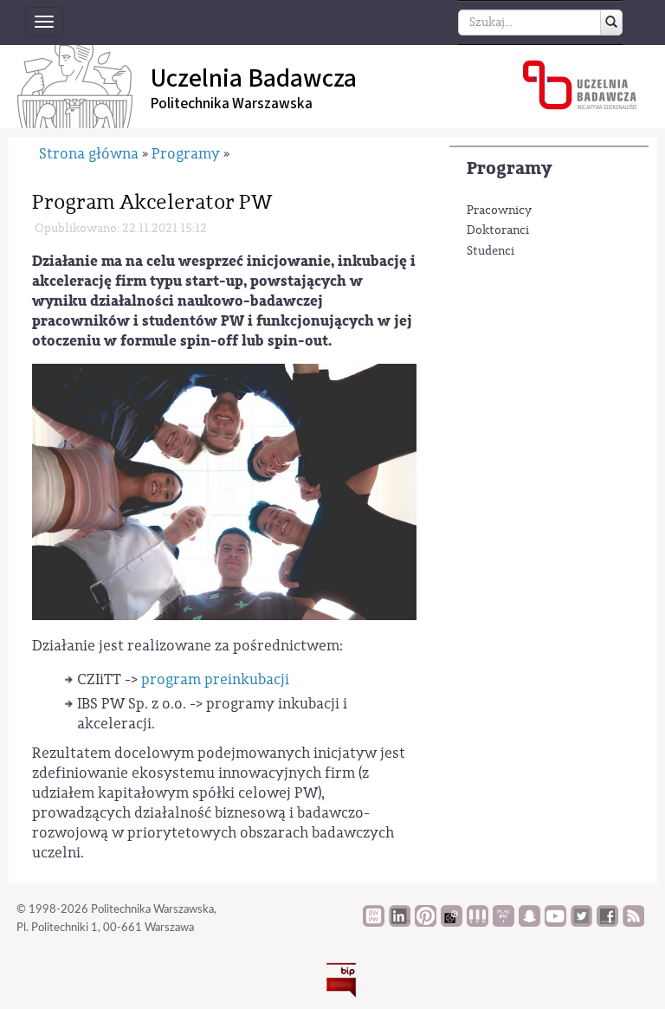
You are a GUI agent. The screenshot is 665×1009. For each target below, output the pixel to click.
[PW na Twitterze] (581, 922)
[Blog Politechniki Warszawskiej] (503, 922)
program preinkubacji (215, 679)
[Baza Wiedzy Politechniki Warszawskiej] (373, 922)
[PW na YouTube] (555, 922)
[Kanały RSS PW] (633, 922)
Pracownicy (499, 210)
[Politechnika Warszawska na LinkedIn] (399, 922)
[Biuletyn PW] (477, 922)
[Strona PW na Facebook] (607, 922)
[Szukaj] (611, 23)
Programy (509, 168)
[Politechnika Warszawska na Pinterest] (425, 922)
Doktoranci (498, 230)
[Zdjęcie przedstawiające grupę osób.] (224, 491)
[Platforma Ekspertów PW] (451, 922)
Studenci (490, 251)
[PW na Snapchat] (529, 922)
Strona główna (89, 154)
